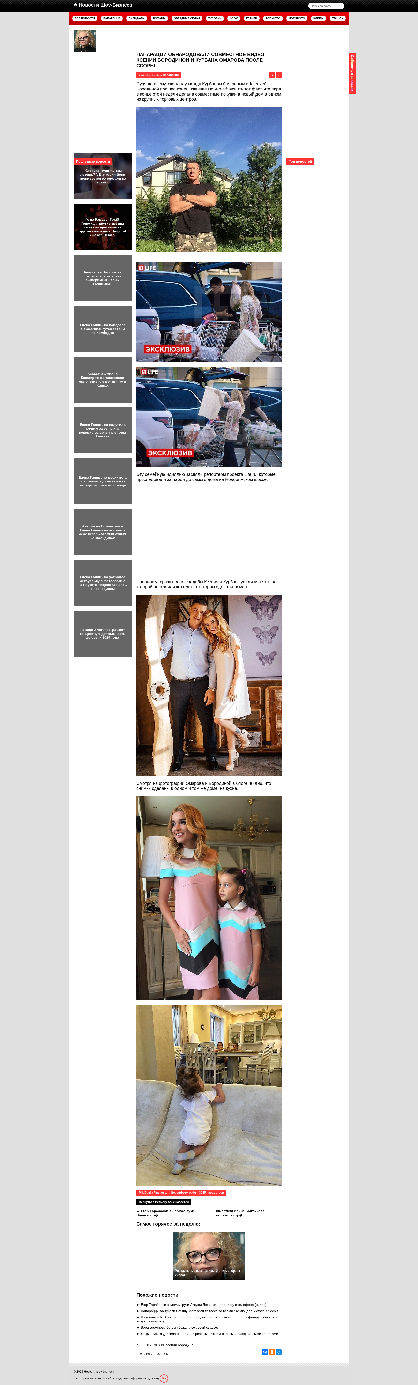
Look (234, 18)
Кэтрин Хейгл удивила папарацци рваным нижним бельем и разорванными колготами (209, 1334)
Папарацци (111, 18)
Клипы (319, 18)
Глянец (251, 18)
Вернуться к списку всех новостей (164, 1202)
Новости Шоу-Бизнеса (104, 4)
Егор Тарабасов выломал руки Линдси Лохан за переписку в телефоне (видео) (204, 1305)
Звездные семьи (187, 18)
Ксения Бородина (179, 1345)
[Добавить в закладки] (352, 73)
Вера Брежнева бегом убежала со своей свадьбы (180, 1327)
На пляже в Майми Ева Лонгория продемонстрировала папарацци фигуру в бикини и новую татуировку (206, 1319)
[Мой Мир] (279, 1352)
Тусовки (214, 18)
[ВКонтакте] (265, 1352)
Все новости (85, 18)
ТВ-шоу (337, 18)
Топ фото (273, 18)
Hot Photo (297, 18)
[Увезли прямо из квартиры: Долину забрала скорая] (85, 41)
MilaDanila (146, 1192)
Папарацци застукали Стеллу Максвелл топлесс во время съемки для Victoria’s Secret (209, 1311)
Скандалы (137, 18)
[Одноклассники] (272, 1352)
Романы (159, 18)
